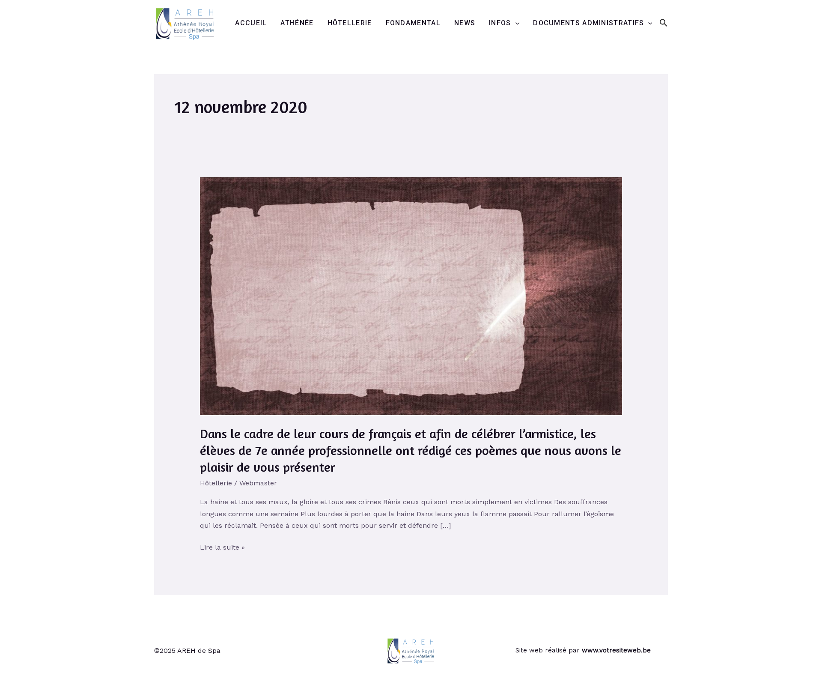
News (464, 23)
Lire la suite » (222, 546)
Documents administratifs (588, 23)
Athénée (296, 23)
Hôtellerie (350, 23)
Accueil (251, 23)
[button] (663, 23)
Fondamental (413, 23)
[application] (515, 23)
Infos (500, 23)
